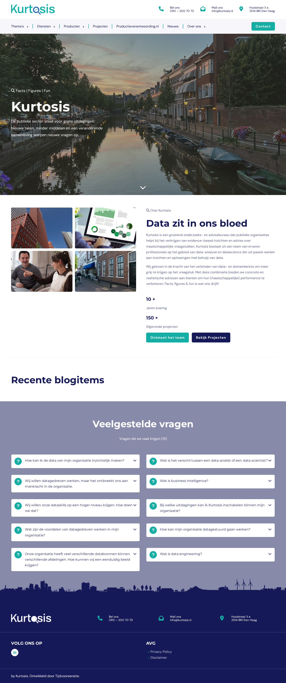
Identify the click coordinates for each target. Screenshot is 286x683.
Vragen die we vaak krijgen (143, 438)
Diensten (44, 26)
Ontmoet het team (167, 337)
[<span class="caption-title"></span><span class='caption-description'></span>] (41, 228)
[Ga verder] (143, 187)
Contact (263, 26)
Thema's (18, 26)
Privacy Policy (161, 651)
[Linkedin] (14, 652)
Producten (72, 26)
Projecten (100, 26)
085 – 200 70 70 (182, 11)
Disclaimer (159, 657)
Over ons (194, 26)
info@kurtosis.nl (222, 11)
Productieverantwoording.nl (137, 26)
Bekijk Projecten (211, 337)
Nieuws (173, 26)
